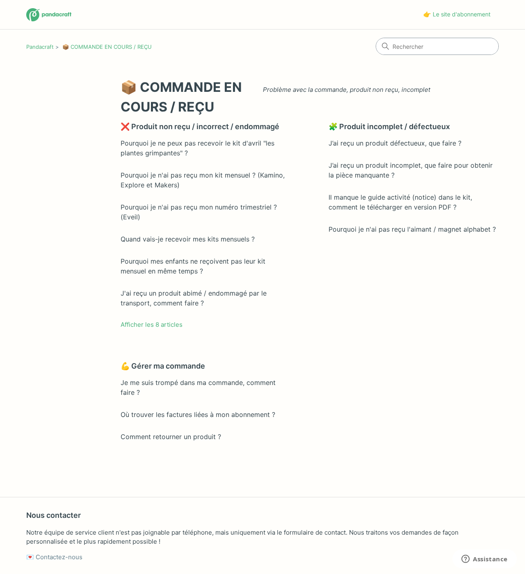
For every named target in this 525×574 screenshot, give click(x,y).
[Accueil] (48, 14)
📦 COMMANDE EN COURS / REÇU (107, 46)
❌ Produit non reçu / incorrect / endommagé (200, 126)
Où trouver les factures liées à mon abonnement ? (198, 414)
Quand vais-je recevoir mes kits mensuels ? (188, 239)
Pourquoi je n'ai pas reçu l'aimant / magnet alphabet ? (412, 229)
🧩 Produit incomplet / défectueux (389, 126)
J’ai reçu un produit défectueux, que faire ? (395, 143)
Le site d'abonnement (462, 14)
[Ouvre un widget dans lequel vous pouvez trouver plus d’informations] (484, 559)
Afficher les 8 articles (152, 324)
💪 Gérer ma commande (163, 366)
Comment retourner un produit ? (171, 437)
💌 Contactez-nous (54, 557)
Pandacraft (40, 46)
